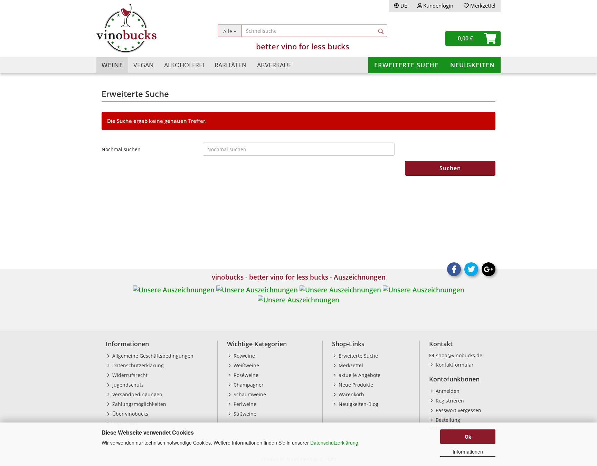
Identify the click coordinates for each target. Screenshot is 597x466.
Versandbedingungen (136, 394)
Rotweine (243, 355)
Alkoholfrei (184, 65)
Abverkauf (274, 65)
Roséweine (245, 375)
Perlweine (244, 404)
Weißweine (245, 365)
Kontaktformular (454, 364)
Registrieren (449, 400)
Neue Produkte (355, 384)
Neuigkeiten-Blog (357, 404)
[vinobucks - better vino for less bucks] (147, 28)
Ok (468, 436)
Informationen (468, 451)
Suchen (450, 168)
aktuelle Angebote (358, 375)
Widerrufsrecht (129, 375)
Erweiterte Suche (406, 65)
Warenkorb (350, 394)
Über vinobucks (129, 413)
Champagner (248, 384)
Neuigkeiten (472, 65)
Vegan (143, 65)
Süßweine (244, 413)
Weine (112, 65)
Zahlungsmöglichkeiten (138, 404)
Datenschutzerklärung (334, 442)
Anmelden (446, 391)
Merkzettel (482, 5)
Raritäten (231, 65)
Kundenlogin (437, 5)
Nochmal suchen (121, 149)
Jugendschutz (127, 384)
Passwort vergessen (457, 410)
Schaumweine (249, 394)
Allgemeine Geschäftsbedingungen (152, 355)
